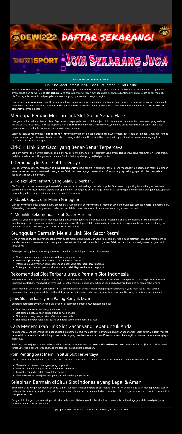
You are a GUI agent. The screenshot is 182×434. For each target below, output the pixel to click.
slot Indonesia (34, 102)
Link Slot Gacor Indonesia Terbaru (91, 79)
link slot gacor (29, 89)
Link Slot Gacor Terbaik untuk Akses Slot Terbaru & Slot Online (91, 85)
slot (66, 186)
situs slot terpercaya (66, 167)
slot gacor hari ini (22, 394)
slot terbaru (108, 344)
